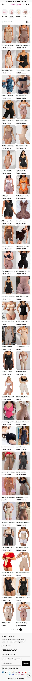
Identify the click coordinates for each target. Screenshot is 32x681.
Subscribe (26, 663)
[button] (3, 4)
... (15, 629)
